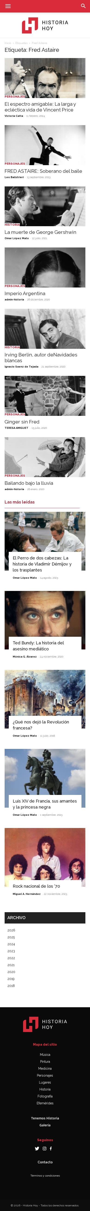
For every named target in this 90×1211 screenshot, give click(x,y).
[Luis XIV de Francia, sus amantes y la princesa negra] (45, 778)
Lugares (45, 1082)
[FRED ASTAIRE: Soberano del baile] (45, 145)
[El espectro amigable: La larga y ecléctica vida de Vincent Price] (45, 78)
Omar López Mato (17, 238)
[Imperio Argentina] (45, 267)
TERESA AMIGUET (16, 427)
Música (45, 1055)
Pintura (45, 1061)
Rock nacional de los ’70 (36, 886)
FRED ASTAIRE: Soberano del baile (43, 171)
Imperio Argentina (25, 293)
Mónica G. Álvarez (25, 656)
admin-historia (14, 299)
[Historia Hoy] (45, 25)
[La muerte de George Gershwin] (45, 206)
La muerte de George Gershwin (40, 232)
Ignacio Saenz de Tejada (21, 366)
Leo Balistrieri (14, 177)
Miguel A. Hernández (27, 894)
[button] (7, 6)
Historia (12, 224)
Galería (45, 1125)
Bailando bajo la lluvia (29, 483)
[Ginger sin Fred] (45, 396)
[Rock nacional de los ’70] (45, 857)
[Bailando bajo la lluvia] (45, 457)
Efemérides (45, 1103)
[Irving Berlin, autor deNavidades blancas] (45, 329)
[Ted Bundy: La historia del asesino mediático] (45, 620)
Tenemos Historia (45, 1118)
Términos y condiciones (45, 1175)
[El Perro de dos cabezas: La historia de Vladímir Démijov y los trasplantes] (45, 541)
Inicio (8, 43)
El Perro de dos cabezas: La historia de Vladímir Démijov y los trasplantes (42, 564)
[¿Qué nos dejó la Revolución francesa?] (45, 699)
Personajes (15, 96)
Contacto (45, 1162)
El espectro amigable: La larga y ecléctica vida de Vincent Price (40, 107)
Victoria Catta (14, 115)
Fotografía (45, 1096)
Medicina (45, 1068)
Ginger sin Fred (22, 422)
